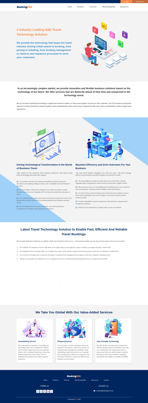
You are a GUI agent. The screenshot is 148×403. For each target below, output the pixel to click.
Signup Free (140, 1)
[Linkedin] (44, 391)
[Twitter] (41, 391)
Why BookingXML (108, 7)
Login (126, 1)
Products (55, 380)
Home (70, 7)
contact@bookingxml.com (104, 391)
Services (66, 380)
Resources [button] (124, 7)
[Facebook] (37, 391)
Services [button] (93, 7)
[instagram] (51, 391)
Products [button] (80, 7)
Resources (94, 380)
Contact (106, 380)
